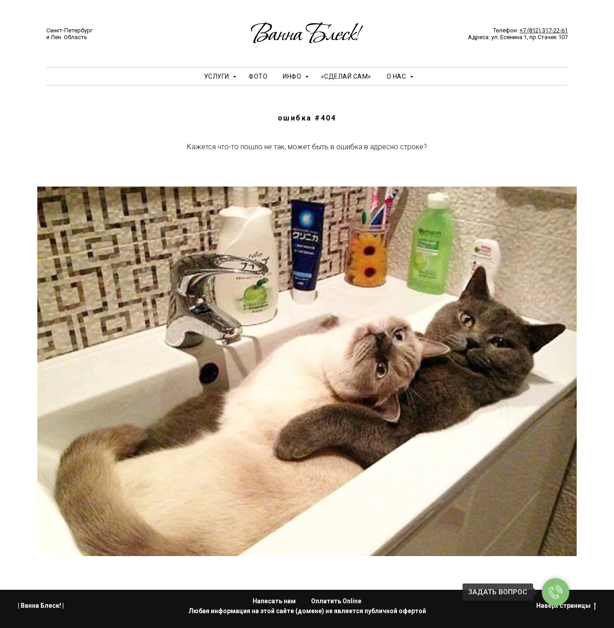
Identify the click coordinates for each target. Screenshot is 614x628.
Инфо (293, 76)
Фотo (258, 76)
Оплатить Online (336, 601)
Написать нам (274, 601)
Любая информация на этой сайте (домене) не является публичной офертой (307, 611)
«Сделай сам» (346, 76)
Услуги (217, 76)
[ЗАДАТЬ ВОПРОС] (555, 592)
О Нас (397, 76)
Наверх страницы (563, 605)
